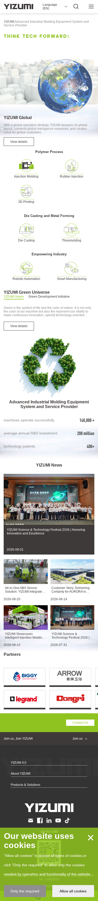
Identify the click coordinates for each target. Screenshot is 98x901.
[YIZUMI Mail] (30, 820)
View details (18, 142)
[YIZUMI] (18, 6)
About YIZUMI (20, 773)
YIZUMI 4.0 (18, 762)
